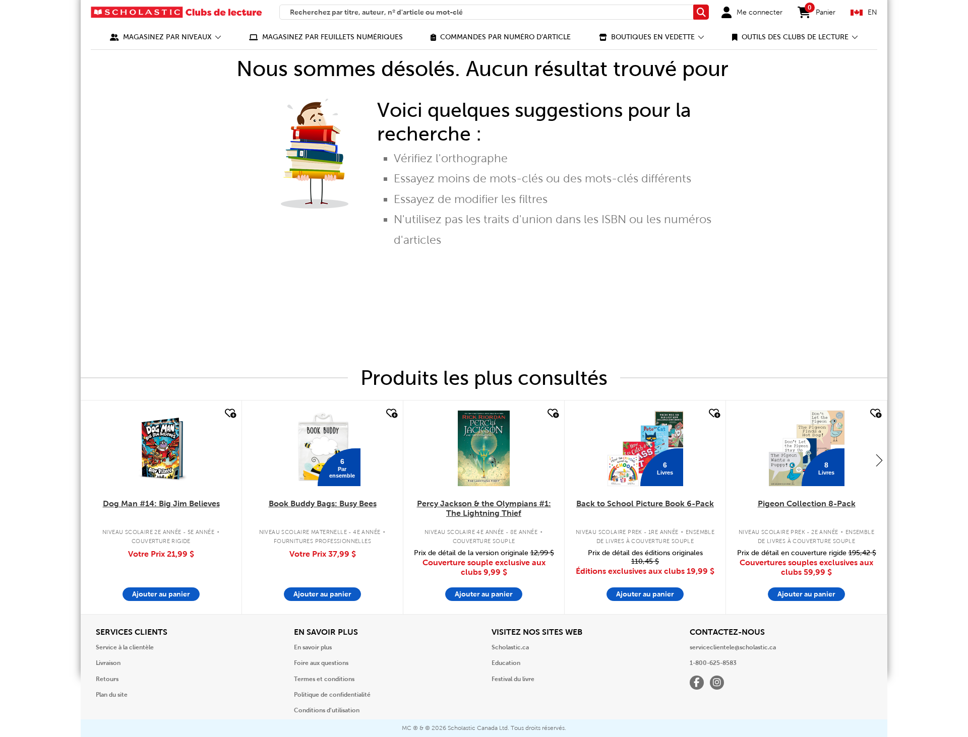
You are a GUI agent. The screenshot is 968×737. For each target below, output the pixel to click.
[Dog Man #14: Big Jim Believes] (161, 448)
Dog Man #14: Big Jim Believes (161, 503)
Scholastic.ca (510, 647)
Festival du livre (513, 679)
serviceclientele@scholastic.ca (733, 647)
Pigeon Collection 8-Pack (807, 503)
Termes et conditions (324, 679)
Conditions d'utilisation (326, 710)
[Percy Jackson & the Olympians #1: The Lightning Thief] (483, 448)
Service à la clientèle (125, 647)
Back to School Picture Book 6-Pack (645, 503)
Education (506, 662)
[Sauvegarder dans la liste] (229, 413)
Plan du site (112, 694)
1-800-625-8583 (713, 662)
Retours (107, 679)
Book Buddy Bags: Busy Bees (323, 503)
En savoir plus (313, 647)
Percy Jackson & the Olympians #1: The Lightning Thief (484, 508)
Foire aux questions (321, 662)
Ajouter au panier (161, 594)
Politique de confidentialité (332, 694)
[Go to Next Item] (879, 460)
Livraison (108, 662)
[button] (165, 37)
